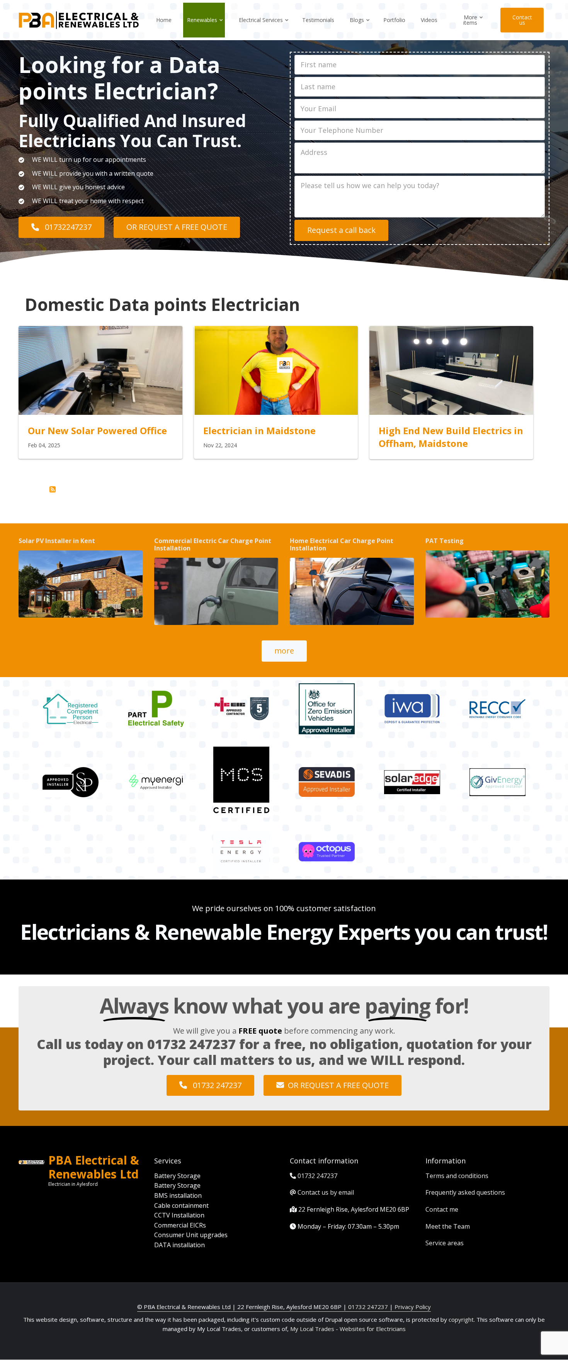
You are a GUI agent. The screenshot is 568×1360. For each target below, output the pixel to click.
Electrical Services (264, 26)
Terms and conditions (456, 1176)
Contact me (441, 1209)
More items (473, 27)
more (284, 650)
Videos (429, 20)
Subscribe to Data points (52, 489)
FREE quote (260, 1031)
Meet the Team (447, 1226)
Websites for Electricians (373, 1329)
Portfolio (394, 20)
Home (164, 20)
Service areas (444, 1243)
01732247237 (67, 227)
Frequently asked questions (465, 1192)
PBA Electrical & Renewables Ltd (93, 1167)
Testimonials (318, 20)
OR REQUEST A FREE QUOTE (176, 227)
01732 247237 (191, 1044)
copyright (460, 1319)
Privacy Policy (413, 1307)
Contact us (522, 20)
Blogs (360, 26)
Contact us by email (326, 1192)
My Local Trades (311, 1329)
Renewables (205, 26)
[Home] (79, 19)
